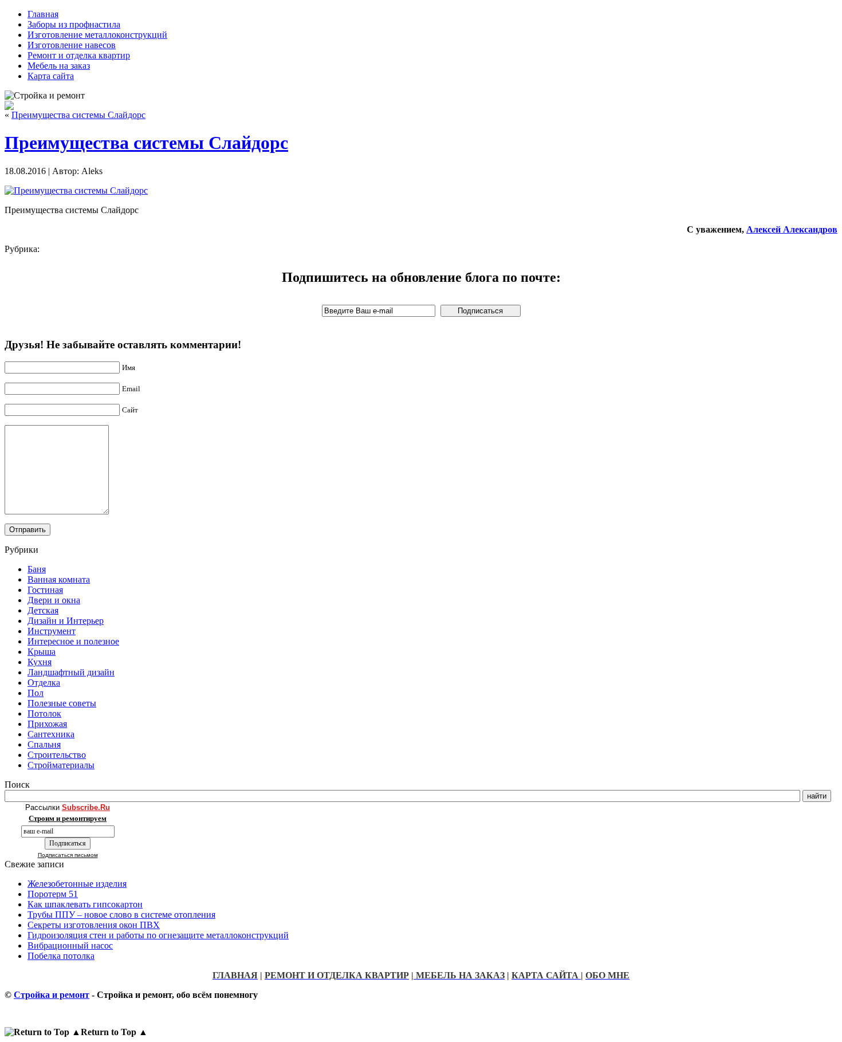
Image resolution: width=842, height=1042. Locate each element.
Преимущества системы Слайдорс (78, 115)
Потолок (44, 713)
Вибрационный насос (70, 945)
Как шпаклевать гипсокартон (85, 904)
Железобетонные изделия (77, 883)
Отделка (43, 682)
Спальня (44, 744)
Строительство (56, 755)
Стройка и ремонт (51, 995)
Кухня (39, 662)
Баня (36, 569)
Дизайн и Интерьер (65, 621)
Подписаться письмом (68, 855)
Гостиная (45, 590)
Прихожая (47, 724)
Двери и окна (53, 600)
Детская (42, 610)
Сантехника (50, 734)
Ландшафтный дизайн (71, 672)
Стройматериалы (61, 765)
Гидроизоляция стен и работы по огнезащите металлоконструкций (158, 935)
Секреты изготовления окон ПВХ (93, 925)
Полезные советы (61, 703)
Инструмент (51, 631)
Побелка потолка (61, 956)
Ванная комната (58, 579)
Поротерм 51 (52, 894)
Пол (35, 693)
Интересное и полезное (73, 641)
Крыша (41, 651)
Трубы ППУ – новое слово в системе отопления (121, 914)
